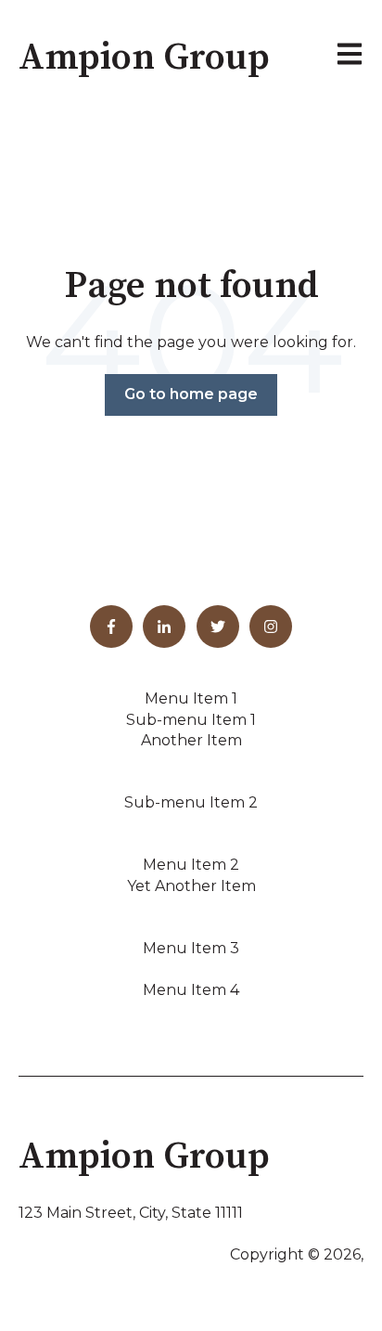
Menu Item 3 (191, 948)
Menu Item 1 (191, 698)
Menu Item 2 (191, 864)
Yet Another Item (191, 886)
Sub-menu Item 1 (191, 720)
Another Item (191, 740)
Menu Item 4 (191, 990)
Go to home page (191, 394)
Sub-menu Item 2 (191, 802)
